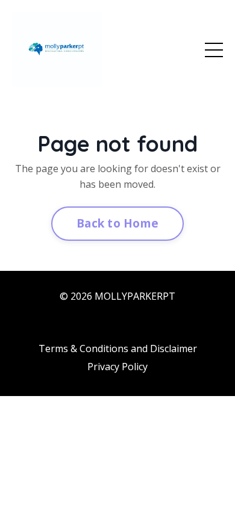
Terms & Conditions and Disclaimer (118, 348)
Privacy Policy (117, 366)
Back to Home (117, 223)
